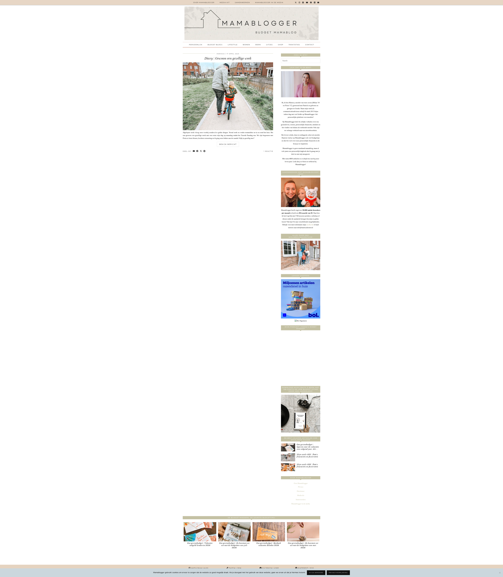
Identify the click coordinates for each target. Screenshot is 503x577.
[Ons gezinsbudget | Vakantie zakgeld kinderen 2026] (200, 531)
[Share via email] (194, 151)
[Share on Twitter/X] (201, 151)
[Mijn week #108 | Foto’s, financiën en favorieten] (288, 457)
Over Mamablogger (203, 2)
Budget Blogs (215, 45)
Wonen (246, 45)
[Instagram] (299, 2)
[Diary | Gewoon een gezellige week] (228, 130)
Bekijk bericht (228, 144)
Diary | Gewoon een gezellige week (227, 58)
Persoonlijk (195, 45)
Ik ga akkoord (316, 572)
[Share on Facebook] (197, 151)
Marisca (221, 54)
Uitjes (269, 45)
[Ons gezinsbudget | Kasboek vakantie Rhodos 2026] (268, 531)
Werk (258, 45)
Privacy (300, 487)
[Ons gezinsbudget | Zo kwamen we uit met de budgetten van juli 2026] (234, 531)
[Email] (318, 2)
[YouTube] (307, 2)
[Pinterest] (303, 2)
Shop (280, 45)
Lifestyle (232, 45)
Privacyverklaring (338, 572)
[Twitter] (296, 2)
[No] (499, 572)
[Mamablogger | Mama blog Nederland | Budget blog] (251, 23)
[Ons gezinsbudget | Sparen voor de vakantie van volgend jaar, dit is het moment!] (288, 447)
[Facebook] (311, 2)
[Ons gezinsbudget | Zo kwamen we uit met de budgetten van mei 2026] (303, 531)
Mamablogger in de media (269, 2)
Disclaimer (300, 491)
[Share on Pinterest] (204, 151)
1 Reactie (268, 151)
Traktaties (294, 45)
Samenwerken (242, 2)
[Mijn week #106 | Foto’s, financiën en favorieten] (288, 467)
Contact (309, 45)
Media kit (225, 2)
